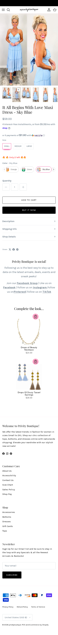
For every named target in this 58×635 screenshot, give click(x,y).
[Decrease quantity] (6, 187)
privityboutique (15, 625)
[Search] (10, 10)
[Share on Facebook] (13, 249)
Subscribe (12, 575)
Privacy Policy (7, 607)
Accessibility (9, 475)
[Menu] (3, 10)
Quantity (6, 180)
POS (23, 625)
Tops (4, 530)
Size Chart (7, 484)
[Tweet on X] (10, 249)
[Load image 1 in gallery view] (29, 49)
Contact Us (8, 480)
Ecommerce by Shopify (38, 625)
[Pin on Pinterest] (17, 249)
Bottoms (6, 517)
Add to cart (28, 200)
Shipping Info (9, 229)
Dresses (6, 521)
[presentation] (53, 169)
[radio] (6, 146)
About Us (7, 471)
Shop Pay (7, 494)
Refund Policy (22, 607)
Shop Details (9, 236)
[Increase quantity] (23, 187)
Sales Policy (8, 489)
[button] (29, 135)
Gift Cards (7, 526)
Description (8, 221)
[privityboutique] (29, 10)
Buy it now (29, 210)
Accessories (8, 512)
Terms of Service (38, 607)
